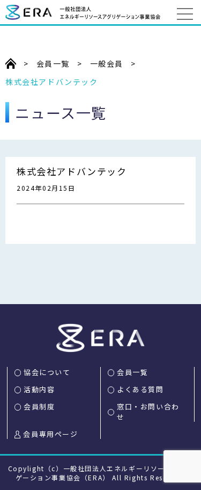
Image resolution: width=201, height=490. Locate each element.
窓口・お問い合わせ (148, 411)
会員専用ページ (50, 434)
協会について (47, 372)
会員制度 (39, 406)
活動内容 (39, 389)
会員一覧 (132, 372)
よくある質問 (140, 389)
